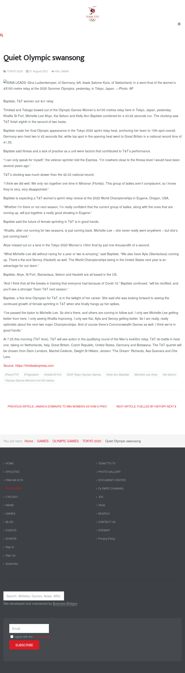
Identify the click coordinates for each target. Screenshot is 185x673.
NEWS (10, 505)
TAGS (101, 505)
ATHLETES (12, 471)
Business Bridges (65, 603)
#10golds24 (31, 374)
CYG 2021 (12, 497)
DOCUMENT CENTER (112, 480)
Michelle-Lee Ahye (146, 374)
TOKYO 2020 (92, 441)
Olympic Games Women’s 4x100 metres (29, 380)
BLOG (9, 522)
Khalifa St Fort (53, 374)
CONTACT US (107, 522)
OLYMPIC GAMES (66, 441)
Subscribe (12, 563)
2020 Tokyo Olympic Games (84, 374)
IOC (101, 497)
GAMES (43, 441)
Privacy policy (41, 636)
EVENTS (11, 530)
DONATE (11, 538)
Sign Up (11, 555)
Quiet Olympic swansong (44, 57)
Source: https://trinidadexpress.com (28, 365)
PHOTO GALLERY (109, 471)
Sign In (10, 547)
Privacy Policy (106, 538)
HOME (10, 463)
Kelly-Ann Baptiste (118, 374)
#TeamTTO (12, 374)
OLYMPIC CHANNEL (111, 488)
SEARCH (104, 513)
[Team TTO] (92, 12)
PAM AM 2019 (14, 480)
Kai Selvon (169, 374)
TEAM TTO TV (107, 463)
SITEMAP (104, 530)
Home (29, 441)
